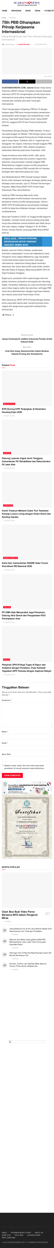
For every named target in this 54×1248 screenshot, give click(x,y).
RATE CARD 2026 (8, 1237)
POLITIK (7, 607)
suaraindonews (24, 44)
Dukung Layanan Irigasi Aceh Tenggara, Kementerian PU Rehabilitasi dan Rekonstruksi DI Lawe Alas (26, 461)
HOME (4, 10)
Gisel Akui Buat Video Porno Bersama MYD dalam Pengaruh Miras (20, 915)
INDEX (4, 1232)
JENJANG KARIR (33, 1235)
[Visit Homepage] (27, 3)
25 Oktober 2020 (41, 44)
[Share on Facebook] (10, 82)
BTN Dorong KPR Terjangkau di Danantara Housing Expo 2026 (24, 410)
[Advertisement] (27, 323)
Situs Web (6, 754)
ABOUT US (39, 1232)
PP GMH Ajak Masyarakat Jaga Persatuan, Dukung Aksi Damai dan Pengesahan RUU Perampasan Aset (24, 615)
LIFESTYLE (8, 505)
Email (5, 743)
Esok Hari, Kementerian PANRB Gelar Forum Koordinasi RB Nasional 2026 (25, 564)
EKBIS (37, 10)
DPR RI (6, 660)
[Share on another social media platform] (44, 82)
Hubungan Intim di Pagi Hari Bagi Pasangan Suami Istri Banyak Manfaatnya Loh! (30, 954)
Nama (5, 731)
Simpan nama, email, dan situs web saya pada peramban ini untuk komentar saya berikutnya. (24, 766)
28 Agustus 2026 (9, 416)
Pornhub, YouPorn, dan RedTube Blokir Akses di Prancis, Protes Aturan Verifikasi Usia (27, 964)
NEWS (28, 10)
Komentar (7, 700)
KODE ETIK (6, 1235)
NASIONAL (12, 18)
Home (4, 18)
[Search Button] (51, 4)
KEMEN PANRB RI (10, 558)
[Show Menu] (3, 4)
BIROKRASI (16, 10)
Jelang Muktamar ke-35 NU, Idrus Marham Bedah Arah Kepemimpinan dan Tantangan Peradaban (30, 929)
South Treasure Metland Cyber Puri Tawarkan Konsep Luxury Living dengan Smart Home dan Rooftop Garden (26, 513)
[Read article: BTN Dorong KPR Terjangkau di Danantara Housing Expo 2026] (27, 388)
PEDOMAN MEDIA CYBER (21, 1232)
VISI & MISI (18, 1235)
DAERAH (7, 453)
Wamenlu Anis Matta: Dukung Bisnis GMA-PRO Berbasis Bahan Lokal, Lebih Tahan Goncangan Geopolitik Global (27, 942)
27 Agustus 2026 (9, 468)
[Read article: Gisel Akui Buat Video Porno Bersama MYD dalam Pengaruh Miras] (27, 890)
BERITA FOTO (9, 404)
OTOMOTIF (49, 10)
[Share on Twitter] (27, 82)
